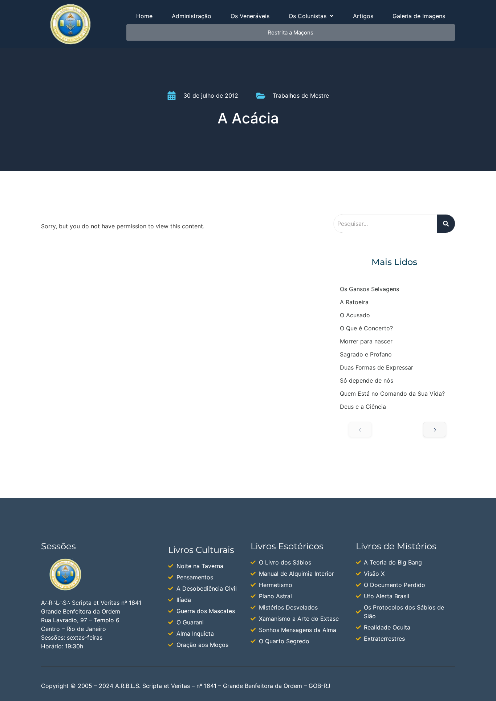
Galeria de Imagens (419, 16)
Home (144, 16)
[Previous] (360, 429)
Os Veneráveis (250, 16)
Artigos (363, 16)
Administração (191, 16)
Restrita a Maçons (290, 32)
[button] (311, 16)
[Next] (434, 429)
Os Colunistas (307, 16)
